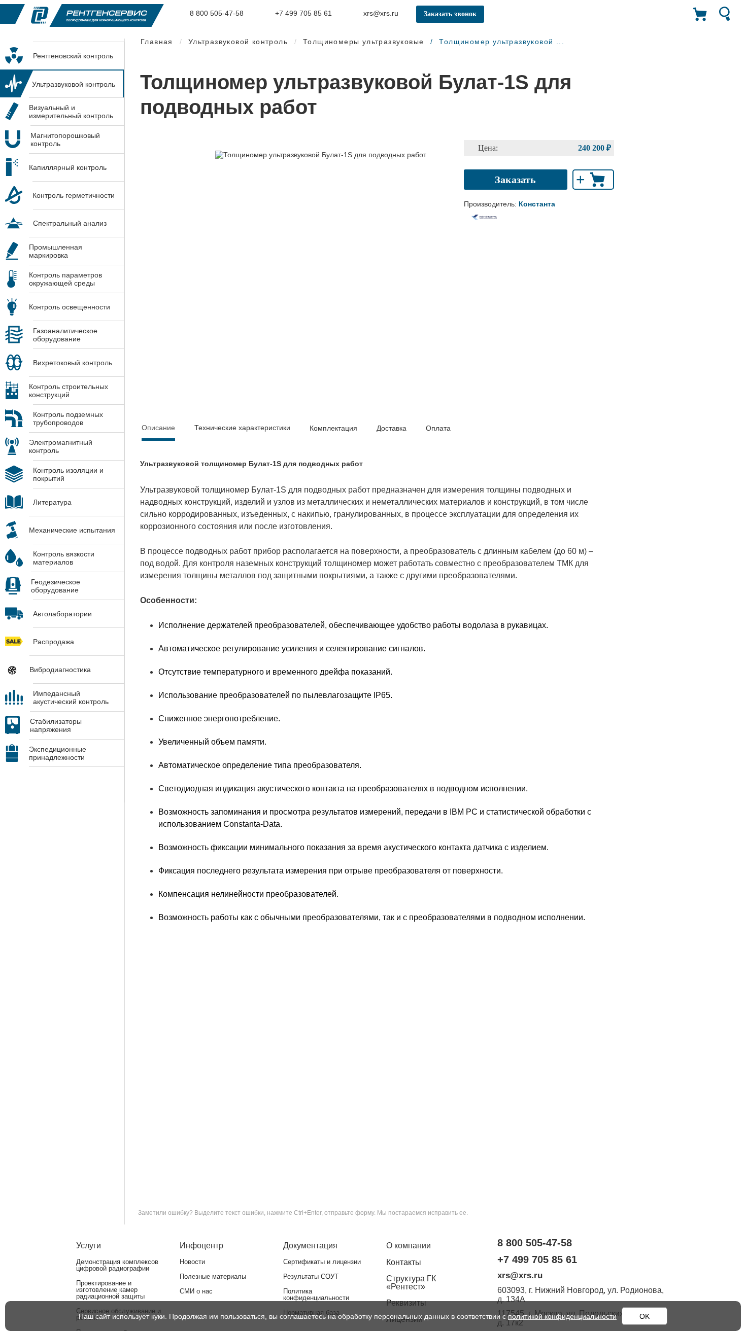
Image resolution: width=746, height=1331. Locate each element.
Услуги (88, 1245)
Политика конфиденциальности (316, 1294)
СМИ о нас (196, 1291)
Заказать (515, 179)
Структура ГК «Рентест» (411, 1282)
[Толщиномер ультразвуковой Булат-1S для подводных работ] (320, 154)
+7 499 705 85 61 (302, 13)
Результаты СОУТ (310, 1276)
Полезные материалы (213, 1276)
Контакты (403, 1262)
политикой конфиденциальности (562, 1316)
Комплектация (333, 428)
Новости (192, 1262)
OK (644, 1316)
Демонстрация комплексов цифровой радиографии (117, 1265)
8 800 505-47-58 (216, 13)
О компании (408, 1245)
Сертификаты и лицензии (322, 1262)
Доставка (391, 428)
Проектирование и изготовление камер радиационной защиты (110, 1289)
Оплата (438, 428)
